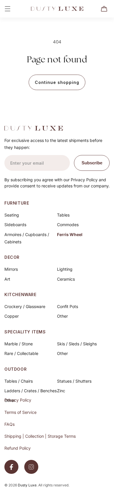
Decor (12, 257)
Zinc (61, 390)
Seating (11, 214)
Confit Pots (67, 306)
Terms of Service (20, 412)
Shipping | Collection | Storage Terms (40, 436)
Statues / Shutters (74, 381)
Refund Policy (17, 448)
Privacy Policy (17, 400)
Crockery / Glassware (24, 306)
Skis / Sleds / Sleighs (77, 343)
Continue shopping (57, 82)
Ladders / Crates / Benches (30, 390)
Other (62, 316)
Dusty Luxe (27, 485)
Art (7, 279)
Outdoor (15, 369)
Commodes (68, 224)
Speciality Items (25, 331)
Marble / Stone (18, 343)
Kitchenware (20, 294)
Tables (63, 214)
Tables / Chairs (18, 381)
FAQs (9, 424)
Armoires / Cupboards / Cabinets (26, 238)
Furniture (16, 203)
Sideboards (15, 224)
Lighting (64, 269)
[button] (7, 8)
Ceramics (66, 279)
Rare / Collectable (21, 353)
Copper (11, 316)
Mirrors (11, 269)
